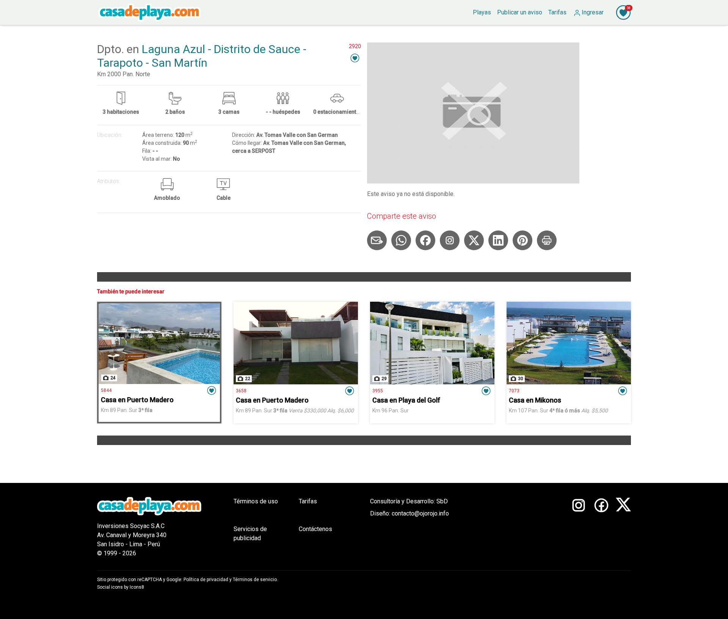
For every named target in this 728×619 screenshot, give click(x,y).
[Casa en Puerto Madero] (159, 343)
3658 (241, 390)
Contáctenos (315, 529)
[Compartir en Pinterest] (522, 240)
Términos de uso (256, 501)
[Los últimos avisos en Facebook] (601, 527)
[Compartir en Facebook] (425, 240)
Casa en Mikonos (535, 400)
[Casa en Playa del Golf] (432, 343)
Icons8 (137, 587)
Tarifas (308, 501)
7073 (514, 390)
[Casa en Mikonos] (569, 343)
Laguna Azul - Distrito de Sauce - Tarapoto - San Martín (201, 55)
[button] (355, 58)
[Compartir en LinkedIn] (498, 240)
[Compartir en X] (474, 240)
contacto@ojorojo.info (420, 513)
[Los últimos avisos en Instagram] (578, 527)
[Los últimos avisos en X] (623, 527)
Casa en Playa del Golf (406, 400)
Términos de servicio (255, 579)
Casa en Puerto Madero (137, 400)
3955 (377, 390)
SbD (442, 501)
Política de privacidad (206, 579)
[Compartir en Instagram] (450, 240)
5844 (106, 390)
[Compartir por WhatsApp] (401, 240)
